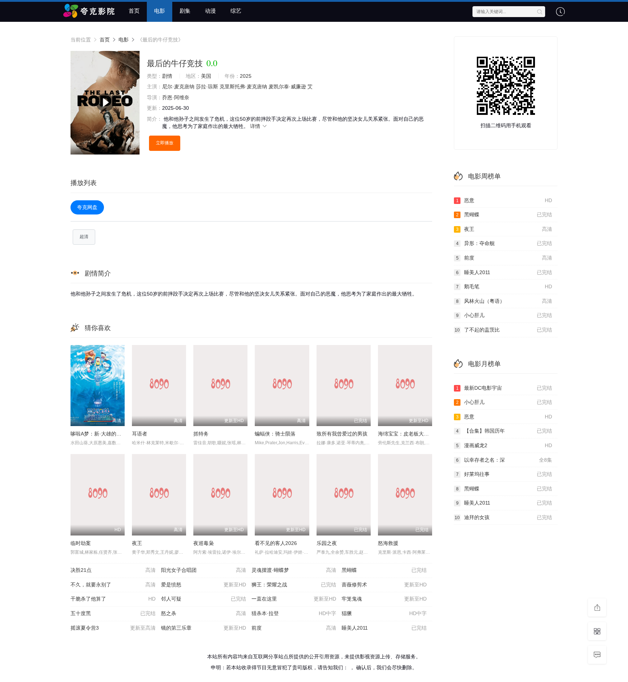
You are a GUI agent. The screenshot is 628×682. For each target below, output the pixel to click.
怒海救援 (388, 543)
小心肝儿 (504, 315)
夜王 (137, 543)
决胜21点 (113, 570)
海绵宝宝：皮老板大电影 (406, 434)
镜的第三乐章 (203, 628)
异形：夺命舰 (504, 243)
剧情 (167, 76)
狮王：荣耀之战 (294, 584)
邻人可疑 (203, 599)
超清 (84, 236)
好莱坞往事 (504, 474)
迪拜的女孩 (503, 517)
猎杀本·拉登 (294, 613)
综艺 (235, 11)
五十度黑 (113, 613)
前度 (294, 628)
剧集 (185, 11)
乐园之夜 (327, 543)
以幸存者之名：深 (504, 460)
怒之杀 (203, 613)
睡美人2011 (384, 628)
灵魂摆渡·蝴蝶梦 (294, 570)
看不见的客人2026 (276, 543)
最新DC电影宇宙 (504, 388)
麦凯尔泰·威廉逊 (287, 86)
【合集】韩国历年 (504, 431)
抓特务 (201, 434)
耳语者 (139, 434)
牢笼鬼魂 (384, 599)
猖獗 (384, 613)
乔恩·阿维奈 (175, 97)
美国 (206, 76)
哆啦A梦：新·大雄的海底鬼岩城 (106, 434)
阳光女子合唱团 (203, 570)
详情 (256, 126)
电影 (159, 11)
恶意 (504, 200)
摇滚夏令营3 (113, 628)
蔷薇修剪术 (384, 584)
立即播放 (164, 142)
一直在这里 (294, 599)
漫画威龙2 (504, 445)
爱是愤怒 (203, 584)
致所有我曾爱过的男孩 (342, 434)
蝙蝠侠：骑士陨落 (275, 434)
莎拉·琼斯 (207, 86)
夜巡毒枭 (203, 543)
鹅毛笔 (504, 286)
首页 (134, 11)
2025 (245, 76)
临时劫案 (81, 543)
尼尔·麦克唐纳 (178, 86)
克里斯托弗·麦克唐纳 (243, 86)
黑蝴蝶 (384, 570)
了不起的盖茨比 (503, 330)
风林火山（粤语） (504, 301)
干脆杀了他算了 (113, 599)
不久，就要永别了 (113, 584)
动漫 (210, 11)
